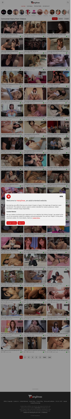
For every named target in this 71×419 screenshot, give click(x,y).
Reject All (21, 223)
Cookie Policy (36, 218)
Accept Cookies (11, 223)
